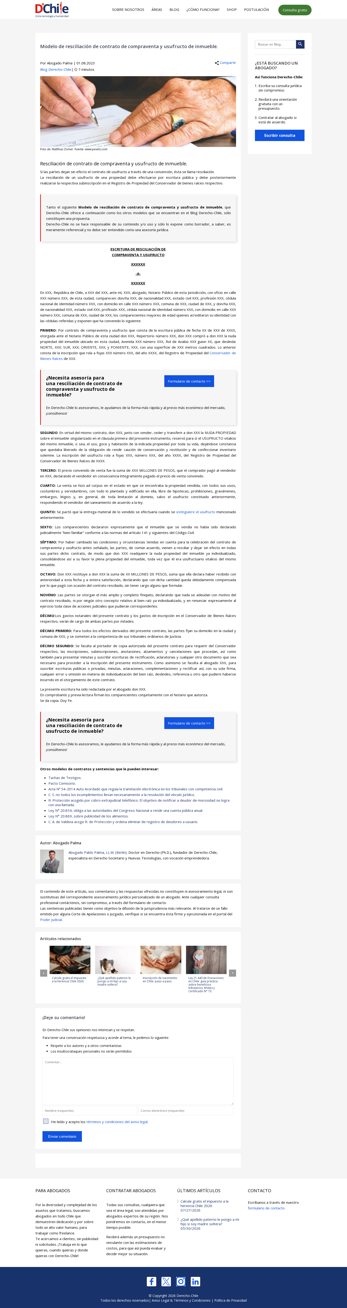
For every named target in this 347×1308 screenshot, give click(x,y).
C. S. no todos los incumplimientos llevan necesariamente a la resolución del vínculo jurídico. (121, 794)
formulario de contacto (266, 1208)
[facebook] (151, 1281)
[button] (43, 973)
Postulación (256, 9)
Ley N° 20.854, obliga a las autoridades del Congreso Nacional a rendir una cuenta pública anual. (125, 810)
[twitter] (166, 1281)
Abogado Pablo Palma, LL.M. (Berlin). (97, 852)
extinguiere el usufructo (195, 511)
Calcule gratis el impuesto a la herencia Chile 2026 (205, 1205)
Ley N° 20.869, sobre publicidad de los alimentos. (88, 816)
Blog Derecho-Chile (55, 69)
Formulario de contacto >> (189, 381)
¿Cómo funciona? (203, 9)
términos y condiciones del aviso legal (117, 1121)
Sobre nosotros (128, 9)
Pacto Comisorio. (62, 783)
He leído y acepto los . (99, 1121)
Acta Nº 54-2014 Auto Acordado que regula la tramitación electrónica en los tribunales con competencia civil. (135, 789)
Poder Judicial (51, 919)
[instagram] (181, 1281)
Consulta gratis (295, 10)
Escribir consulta (279, 135)
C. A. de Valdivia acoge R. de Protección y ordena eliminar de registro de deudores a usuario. (123, 821)
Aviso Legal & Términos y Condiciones (181, 1300)
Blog (174, 9)
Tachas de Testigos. (64, 777)
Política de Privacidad (230, 1300)
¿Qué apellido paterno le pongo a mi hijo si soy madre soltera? (210, 1224)
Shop (232, 9)
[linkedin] (195, 1281)
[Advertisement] (172, 28)
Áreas (157, 9)
